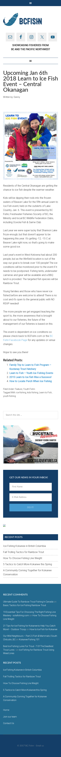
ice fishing (21, 392)
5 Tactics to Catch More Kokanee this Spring (27, 564)
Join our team (10, 716)
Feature (18, 389)
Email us (40, 746)
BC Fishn (30, 19)
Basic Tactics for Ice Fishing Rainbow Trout (24, 605)
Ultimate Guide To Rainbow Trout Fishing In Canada (28, 601)
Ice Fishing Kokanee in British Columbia (24, 546)
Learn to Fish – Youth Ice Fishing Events (31, 373)
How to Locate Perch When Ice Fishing (30, 381)
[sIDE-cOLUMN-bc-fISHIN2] (30, 444)
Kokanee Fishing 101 (29, 639)
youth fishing (9, 396)
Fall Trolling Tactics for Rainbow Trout (23, 552)
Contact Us (8, 723)
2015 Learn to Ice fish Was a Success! (30, 377)
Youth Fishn (29, 389)
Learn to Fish (45, 392)
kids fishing (32, 392)
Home (6, 710)
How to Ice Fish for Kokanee (43, 629)
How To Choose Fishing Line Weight (22, 558)
